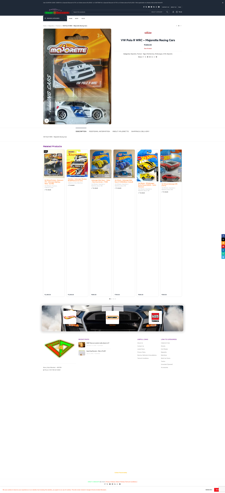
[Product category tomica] (155, 318)
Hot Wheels (48, 186)
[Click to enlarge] (46, 121)
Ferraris (163, 346)
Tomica (163, 361)
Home (45, 26)
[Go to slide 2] (111, 298)
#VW (164, 54)
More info (209, 489)
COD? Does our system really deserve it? (97, 343)
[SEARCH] (167, 12)
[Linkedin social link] (154, 7)
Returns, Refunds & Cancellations (146, 355)
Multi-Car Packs (165, 358)
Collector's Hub (49, 187)
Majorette (51, 26)
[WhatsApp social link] (156, 7)
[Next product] (181, 26)
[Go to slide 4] (115, 298)
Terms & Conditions (143, 358)
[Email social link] (149, 7)
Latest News (141, 349)
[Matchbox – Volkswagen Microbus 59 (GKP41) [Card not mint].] (77, 163)
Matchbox (80, 183)
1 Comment (100, 345)
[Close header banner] (223, 2)
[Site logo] (56, 12)
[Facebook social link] (144, 7)
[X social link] (146, 7)
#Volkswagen (159, 54)
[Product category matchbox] (112, 318)
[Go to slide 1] (109, 298)
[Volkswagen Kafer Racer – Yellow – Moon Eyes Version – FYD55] (100, 164)
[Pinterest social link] (151, 7)
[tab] (81, 130)
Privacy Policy (141, 352)
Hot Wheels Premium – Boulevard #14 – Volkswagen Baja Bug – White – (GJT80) (54, 181)
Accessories (164, 367)
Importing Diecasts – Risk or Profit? (96, 351)
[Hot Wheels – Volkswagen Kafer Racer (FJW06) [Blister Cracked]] (124, 164)
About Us (140, 343)
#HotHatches (150, 54)
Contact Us (140, 346)
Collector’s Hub (165, 343)
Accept (218, 489)
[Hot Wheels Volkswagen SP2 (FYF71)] (171, 166)
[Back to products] (179, 26)
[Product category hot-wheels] (70, 318)
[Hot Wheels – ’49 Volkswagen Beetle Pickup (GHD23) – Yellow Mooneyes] (147, 165)
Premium (58, 26)
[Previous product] (177, 26)
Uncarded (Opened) (167, 364)
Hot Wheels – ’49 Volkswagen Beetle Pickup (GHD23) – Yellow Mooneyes (147, 184)
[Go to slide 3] (113, 298)
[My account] (173, 12)
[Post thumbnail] (82, 344)
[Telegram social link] (159, 7)
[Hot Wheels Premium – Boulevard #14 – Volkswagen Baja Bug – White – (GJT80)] (54, 164)
